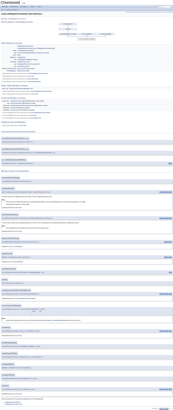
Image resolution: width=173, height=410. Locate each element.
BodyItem (33, 53)
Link (44, 53)
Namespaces (23, 6)
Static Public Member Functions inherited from (27, 91)
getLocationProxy (22, 68)
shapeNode (20, 57)
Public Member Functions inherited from (25, 73)
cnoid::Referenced (32, 79)
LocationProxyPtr (11, 68)
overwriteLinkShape (23, 53)
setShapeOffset (22, 64)
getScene (20, 71)
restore (12, 110)
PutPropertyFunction (27, 105)
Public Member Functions (131, 12)
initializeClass (13, 88)
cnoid (2, 9)
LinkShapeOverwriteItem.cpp (13, 404)
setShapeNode (21, 59)
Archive (16, 107)
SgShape (12, 57)
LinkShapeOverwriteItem (12, 9)
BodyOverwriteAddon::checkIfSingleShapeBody (53, 320)
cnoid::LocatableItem (15, 246)
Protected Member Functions (158, 12)
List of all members (168, 12)
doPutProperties (15, 105)
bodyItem (39, 53)
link (47, 53)
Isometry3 (13, 62)
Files (39, 6)
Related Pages (14, 6)
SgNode (13, 71)
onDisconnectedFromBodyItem (19, 103)
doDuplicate (14, 101)
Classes (32, 6)
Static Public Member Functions (144, 12)
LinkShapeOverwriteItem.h (17, 18)
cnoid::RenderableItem (34, 81)
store (12, 107)
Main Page (5, 6)
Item (7, 101)
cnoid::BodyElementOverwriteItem (37, 73)
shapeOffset (21, 62)
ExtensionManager (24, 88)
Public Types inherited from (14, 125)
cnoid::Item (30, 76)
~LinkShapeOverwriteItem (25, 50)
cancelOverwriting (22, 66)
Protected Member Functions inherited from (26, 112)
